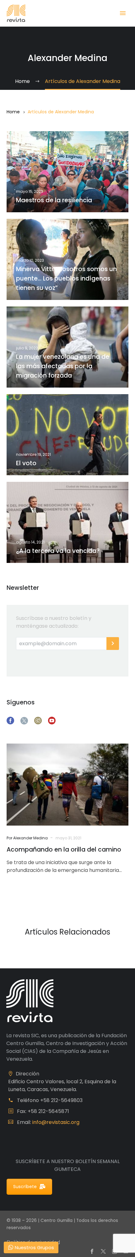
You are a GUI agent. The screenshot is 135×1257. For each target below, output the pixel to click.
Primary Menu (122, 13)
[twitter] (24, 720)
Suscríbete (25, 1186)
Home (13, 112)
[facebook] (10, 720)
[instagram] (38, 720)
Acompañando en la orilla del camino (64, 849)
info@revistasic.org (55, 1122)
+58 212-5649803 (61, 1100)
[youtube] (52, 720)
